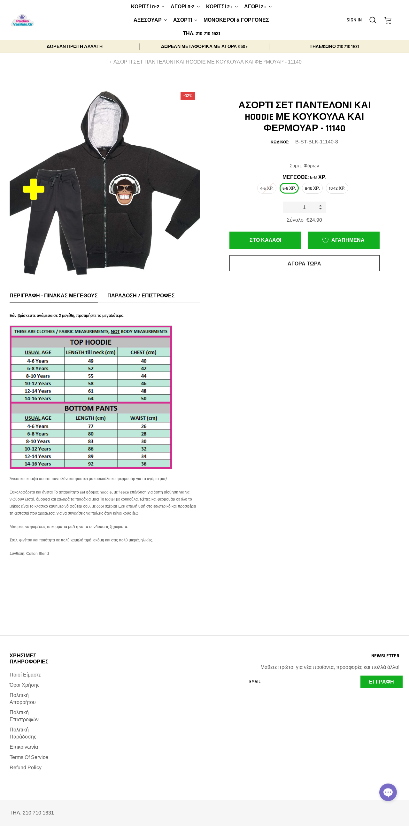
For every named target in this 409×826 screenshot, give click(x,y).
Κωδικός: (280, 142)
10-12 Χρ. (337, 188)
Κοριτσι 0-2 (145, 7)
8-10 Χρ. (312, 188)
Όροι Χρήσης (25, 685)
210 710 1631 (348, 47)
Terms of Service (29, 757)
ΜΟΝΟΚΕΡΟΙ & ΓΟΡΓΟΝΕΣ (236, 20)
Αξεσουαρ (148, 20)
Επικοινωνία (24, 747)
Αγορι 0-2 (183, 7)
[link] (372, 20)
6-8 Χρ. (289, 188)
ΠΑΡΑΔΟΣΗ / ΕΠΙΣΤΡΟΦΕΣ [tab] (141, 296)
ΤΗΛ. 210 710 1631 (201, 33)
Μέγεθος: (304, 177)
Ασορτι (182, 20)
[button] (388, 792)
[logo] (22, 20)
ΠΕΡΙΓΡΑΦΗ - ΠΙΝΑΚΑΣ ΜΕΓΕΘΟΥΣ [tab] (54, 296)
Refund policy (26, 767)
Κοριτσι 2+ (219, 7)
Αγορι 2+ (255, 7)
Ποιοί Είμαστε (25, 674)
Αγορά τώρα (304, 264)
